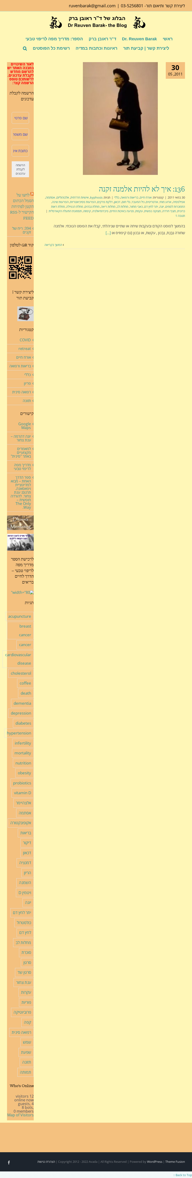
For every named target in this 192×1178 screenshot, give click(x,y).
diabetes (23, 723)
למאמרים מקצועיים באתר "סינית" (21, 452)
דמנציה (25, 862)
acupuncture (19, 616)
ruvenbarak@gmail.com (92, 5)
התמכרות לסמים (175, 206)
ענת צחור (23, 982)
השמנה (25, 882)
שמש (27, 1042)
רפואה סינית (21, 392)
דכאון (117, 202)
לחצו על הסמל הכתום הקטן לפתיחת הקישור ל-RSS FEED (22, 206)
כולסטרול (24, 922)
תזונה (27, 401)
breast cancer (25, 630)
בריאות (25, 833)
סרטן (27, 962)
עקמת (139, 211)
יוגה (161, 206)
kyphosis (96, 197)
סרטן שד (24, 972)
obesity (24, 772)
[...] (108, 232)
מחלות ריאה (108, 206)
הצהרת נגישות (46, 1161)
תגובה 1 (180, 216)
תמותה (25, 1072)
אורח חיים (146, 197)
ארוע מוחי (165, 202)
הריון (27, 872)
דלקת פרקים (105, 202)
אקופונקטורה (20, 822)
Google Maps (24, 425)
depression (21, 713)
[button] (25, 48)
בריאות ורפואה (129, 197)
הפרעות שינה (60, 202)
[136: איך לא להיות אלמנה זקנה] (120, 118)
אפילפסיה (179, 202)
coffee (25, 683)
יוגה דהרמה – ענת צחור (21, 438)
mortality (23, 753)
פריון (27, 383)
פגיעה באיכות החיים (122, 211)
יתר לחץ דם (151, 206)
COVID (25, 340)
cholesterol (21, 673)
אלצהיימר (23, 802)
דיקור (27, 842)
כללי (116, 197)
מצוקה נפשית (152, 211)
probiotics (22, 783)
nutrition (23, 763)
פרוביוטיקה (22, 1012)
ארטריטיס (152, 202)
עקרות (26, 992)
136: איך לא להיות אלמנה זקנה (142, 188)
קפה (27, 1022)
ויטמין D (24, 892)
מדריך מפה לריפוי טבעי (22, 466)
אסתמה (50, 197)
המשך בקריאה (53, 245)
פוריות (26, 1002)
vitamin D (22, 792)
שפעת (26, 1052)
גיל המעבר (138, 202)
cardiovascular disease (18, 659)
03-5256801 (132, 5)
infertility (23, 743)
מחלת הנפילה (74, 206)
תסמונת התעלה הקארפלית (65, 211)
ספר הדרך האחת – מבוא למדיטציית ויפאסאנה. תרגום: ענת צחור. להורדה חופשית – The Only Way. (21, 492)
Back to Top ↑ (182, 1175)
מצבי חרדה (169, 211)
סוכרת (26, 952)
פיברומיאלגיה (100, 211)
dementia (22, 703)
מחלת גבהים (92, 206)
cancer (25, 644)
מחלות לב (122, 206)
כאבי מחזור (136, 206)
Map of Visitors (20, 1115)
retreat (24, 348)
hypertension (19, 733)
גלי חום (126, 202)
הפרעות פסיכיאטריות (83, 202)
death (26, 693)
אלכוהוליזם (62, 197)
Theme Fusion (175, 1161)
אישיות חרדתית (79, 197)
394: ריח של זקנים (21, 230)
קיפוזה (87, 211)
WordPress (154, 1161)
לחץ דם (25, 932)
